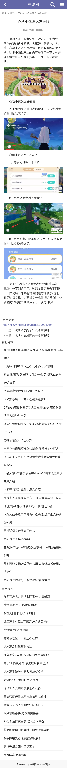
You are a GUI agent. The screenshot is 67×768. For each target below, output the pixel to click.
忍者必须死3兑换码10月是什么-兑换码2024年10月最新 (32, 378)
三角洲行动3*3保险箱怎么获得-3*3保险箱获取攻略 (33, 551)
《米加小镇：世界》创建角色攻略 (25, 399)
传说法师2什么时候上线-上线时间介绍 (28, 506)
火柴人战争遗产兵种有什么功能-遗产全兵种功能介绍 (33, 518)
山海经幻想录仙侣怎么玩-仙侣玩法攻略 (28, 366)
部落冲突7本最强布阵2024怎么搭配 (26, 655)
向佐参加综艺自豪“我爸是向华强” (24, 721)
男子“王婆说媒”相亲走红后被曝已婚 (26, 663)
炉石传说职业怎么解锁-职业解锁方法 (27, 580)
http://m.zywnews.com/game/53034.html (28, 325)
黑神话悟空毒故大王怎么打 (21, 531)
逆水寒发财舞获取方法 (18, 646)
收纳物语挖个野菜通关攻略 (32, 330)
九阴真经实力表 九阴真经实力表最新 (27, 596)
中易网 (33, 4)
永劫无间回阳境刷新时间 (19, 613)
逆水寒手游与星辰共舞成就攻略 (24, 671)
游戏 (12, 13)
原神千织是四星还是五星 (19, 746)
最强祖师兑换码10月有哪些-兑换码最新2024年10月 (33, 354)
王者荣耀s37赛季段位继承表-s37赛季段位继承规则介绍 (33, 477)
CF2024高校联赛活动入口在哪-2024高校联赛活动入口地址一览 (32, 411)
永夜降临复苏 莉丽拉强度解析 (22, 738)
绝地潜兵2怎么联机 (16, 630)
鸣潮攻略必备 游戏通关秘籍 (21, 713)
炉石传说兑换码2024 (17, 539)
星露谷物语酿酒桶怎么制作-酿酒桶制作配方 (31, 448)
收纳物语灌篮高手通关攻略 (32, 335)
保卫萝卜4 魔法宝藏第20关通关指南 (26, 621)
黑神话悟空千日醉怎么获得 (21, 638)
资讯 (20, 13)
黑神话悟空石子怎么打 (18, 440)
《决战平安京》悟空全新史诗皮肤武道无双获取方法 (32, 461)
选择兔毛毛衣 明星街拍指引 (21, 605)
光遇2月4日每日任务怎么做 (21, 680)
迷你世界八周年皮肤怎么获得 (22, 688)
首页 (4, 13)
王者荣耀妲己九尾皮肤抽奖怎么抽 (25, 696)
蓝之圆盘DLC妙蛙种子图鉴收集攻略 (26, 730)
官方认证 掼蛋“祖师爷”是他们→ (23, 705)
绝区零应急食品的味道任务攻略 (24, 391)
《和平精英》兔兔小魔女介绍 (22, 489)
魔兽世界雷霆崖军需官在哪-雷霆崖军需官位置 (33, 498)
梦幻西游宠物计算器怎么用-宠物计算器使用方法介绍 (33, 568)
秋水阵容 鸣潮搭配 (15, 755)
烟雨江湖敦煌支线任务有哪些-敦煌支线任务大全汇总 (33, 428)
